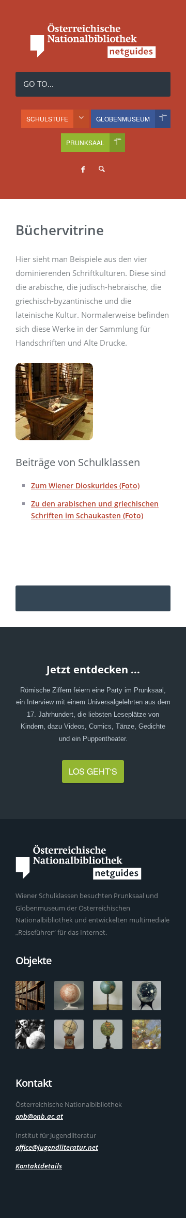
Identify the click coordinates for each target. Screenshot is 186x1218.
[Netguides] (93, 55)
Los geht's (93, 771)
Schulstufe (47, 118)
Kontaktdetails (39, 1165)
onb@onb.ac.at (39, 1116)
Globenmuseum (123, 118)
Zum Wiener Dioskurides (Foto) (85, 485)
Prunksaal (85, 142)
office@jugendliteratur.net (57, 1147)
